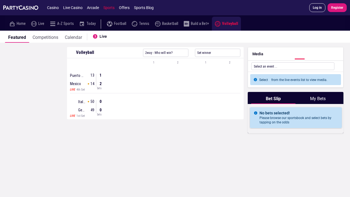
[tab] (17, 37)
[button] (155, 62)
